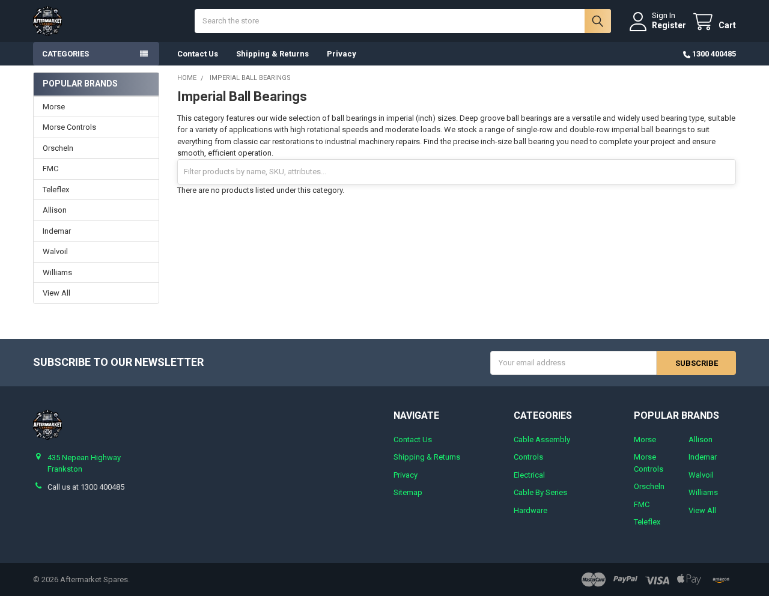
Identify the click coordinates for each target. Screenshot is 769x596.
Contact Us (197, 53)
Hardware (530, 510)
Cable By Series (540, 492)
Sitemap (408, 492)
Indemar (57, 231)
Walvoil (55, 251)
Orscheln (58, 148)
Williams (57, 272)
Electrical (529, 474)
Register (669, 25)
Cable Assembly (542, 439)
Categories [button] (65, 53)
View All (56, 292)
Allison (55, 209)
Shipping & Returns (272, 53)
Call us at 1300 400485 (85, 486)
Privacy (341, 53)
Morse (54, 106)
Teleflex (56, 189)
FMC (50, 168)
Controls (528, 456)
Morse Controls (69, 127)
